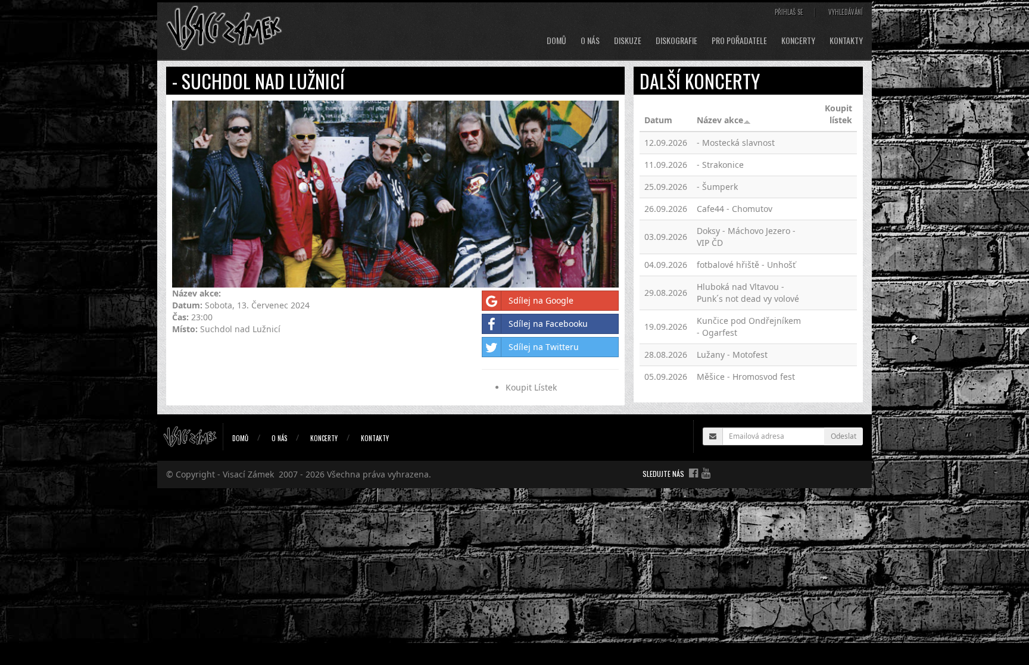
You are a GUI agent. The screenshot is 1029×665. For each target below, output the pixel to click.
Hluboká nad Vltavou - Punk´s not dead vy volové (748, 292)
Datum (658, 120)
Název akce (720, 120)
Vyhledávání (845, 12)
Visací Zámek (248, 474)
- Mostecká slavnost (736, 142)
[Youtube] (706, 473)
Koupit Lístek (531, 387)
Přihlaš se (789, 12)
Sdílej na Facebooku (548, 323)
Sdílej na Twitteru (544, 346)
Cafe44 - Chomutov (734, 208)
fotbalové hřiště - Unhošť (746, 264)
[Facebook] (693, 473)
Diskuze (627, 40)
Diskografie (676, 40)
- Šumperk (717, 186)
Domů (556, 40)
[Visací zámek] (224, 27)
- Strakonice (720, 164)
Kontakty (846, 40)
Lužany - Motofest (732, 354)
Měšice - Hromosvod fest (746, 376)
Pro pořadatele (739, 40)
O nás (590, 40)
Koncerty (798, 40)
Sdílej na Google (541, 300)
